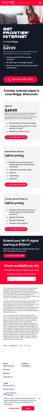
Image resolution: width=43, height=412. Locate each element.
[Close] (40, 398)
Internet (6, 370)
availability (13, 346)
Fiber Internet (8, 366)
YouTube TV (8, 377)
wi (21, 346)
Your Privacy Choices (11, 394)
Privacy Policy (8, 385)
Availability (26, 366)
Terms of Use (8, 389)
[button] (34, 279)
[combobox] (19, 279)
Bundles (6, 373)
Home (5, 346)
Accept (28, 408)
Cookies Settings (13, 408)
